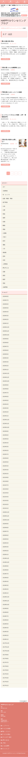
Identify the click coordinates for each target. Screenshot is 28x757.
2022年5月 (6, 462)
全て (4, 187)
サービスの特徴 (6, 728)
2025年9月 (6, 338)
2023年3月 (6, 446)
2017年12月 (6, 643)
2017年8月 (6, 658)
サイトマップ (5, 748)
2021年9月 (6, 477)
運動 (4, 244)
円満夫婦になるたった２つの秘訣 (12, 92)
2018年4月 (6, 627)
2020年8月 (6, 527)
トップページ (5, 725)
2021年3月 (6, 500)
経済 (4, 241)
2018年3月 (6, 631)
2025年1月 (6, 369)
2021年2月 (6, 504)
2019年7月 (6, 573)
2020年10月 (6, 520)
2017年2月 (6, 681)
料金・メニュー (6, 731)
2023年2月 (6, 450)
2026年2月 (6, 319)
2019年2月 (6, 589)
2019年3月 (6, 585)
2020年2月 (6, 550)
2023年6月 (6, 435)
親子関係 (5, 202)
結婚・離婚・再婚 (7, 198)
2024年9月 (6, 385)
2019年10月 (6, 562)
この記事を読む (5, 59)
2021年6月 (6, 489)
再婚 (4, 229)
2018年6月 (6, 620)
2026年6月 (6, 304)
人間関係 (5, 264)
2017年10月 (6, 650)
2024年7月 (6, 392)
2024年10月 (6, 381)
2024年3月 (6, 408)
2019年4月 (6, 581)
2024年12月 (6, 373)
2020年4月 (6, 543)
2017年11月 (6, 647)
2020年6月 (6, 535)
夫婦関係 (13, 69)
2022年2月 (6, 473)
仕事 (4, 210)
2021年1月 (6, 508)
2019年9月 (6, 566)
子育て (4, 237)
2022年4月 (6, 466)
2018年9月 (6, 608)
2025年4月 (6, 358)
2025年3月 (6, 362)
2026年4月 (6, 311)
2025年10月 (6, 335)
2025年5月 (6, 354)
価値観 (4, 252)
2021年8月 (6, 481)
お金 (4, 206)
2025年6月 (6, 350)
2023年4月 (6, 442)
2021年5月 (6, 492)
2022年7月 (6, 454)
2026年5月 (6, 308)
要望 (4, 275)
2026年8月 (6, 296)
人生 (4, 248)
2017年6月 (6, 666)
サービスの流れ (6, 734)
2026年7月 (6, 300)
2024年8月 (6, 388)
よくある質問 (5, 745)
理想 (4, 283)
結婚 (4, 221)
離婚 (4, 225)
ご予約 (4, 743)
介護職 (4, 233)
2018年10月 (6, 604)
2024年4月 (6, 404)
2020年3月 (6, 546)
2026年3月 (6, 315)
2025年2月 (6, 365)
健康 (4, 217)
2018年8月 (6, 612)
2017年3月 (6, 677)
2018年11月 (6, 600)
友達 (4, 260)
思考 (4, 256)
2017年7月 (6, 662)
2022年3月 (6, 469)
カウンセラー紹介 (6, 737)
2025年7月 (6, 346)
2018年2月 (6, 635)
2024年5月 (6, 400)
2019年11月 (6, 558)
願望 (4, 279)
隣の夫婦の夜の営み (8, 41)
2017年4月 (6, 674)
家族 (4, 214)
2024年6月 (6, 396)
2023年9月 (6, 431)
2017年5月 (6, 670)
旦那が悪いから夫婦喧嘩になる (11, 67)
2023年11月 (6, 423)
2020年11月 (6, 516)
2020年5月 (6, 539)
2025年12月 (6, 327)
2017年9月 (6, 654)
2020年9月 (6, 523)
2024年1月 (6, 415)
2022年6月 (6, 458)
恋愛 (4, 271)
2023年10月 (6, 427)
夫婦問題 (5, 287)
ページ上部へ (23, 701)
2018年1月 (6, 639)
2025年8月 (6, 342)
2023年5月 (6, 439)
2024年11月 (6, 377)
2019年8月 (6, 570)
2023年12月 (6, 419)
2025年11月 (6, 331)
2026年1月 (6, 323)
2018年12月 (6, 597)
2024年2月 (6, 412)
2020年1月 (6, 554)
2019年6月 (6, 577)
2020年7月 (6, 531)
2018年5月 (6, 624)
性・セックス (13, 43)
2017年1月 (6, 685)
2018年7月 (6, 616)
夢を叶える (6, 267)
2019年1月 (6, 593)
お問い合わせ (5, 740)
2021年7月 (6, 485)
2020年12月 (6, 512)
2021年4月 (6, 496)
